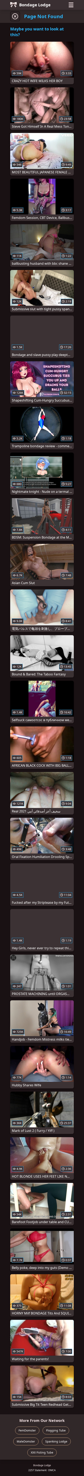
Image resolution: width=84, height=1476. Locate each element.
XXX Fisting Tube (42, 1452)
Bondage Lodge (35, 5)
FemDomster (27, 1430)
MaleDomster (26, 1441)
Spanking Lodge (56, 1441)
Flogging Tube (56, 1430)
